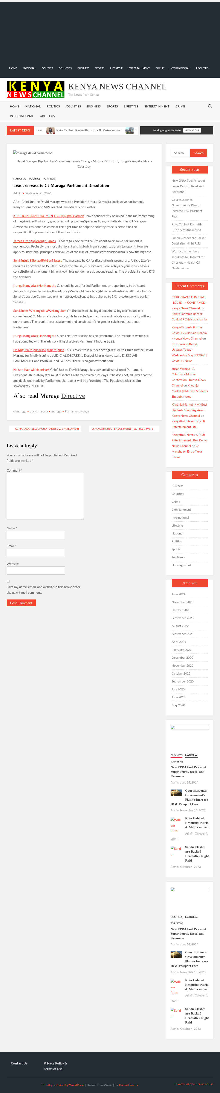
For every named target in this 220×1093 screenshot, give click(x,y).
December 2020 (182, 657)
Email (12, 546)
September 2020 (183, 681)
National (29, 68)
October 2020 (181, 673)
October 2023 (181, 610)
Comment (14, 470)
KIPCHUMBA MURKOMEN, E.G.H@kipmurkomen (48, 216)
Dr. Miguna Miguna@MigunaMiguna (38, 350)
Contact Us (19, 1063)
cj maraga (19, 411)
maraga (56, 411)
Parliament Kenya (77, 411)
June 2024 (178, 594)
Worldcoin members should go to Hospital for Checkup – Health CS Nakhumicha (188, 259)
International (180, 68)
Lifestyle (116, 68)
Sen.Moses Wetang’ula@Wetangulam (39, 311)
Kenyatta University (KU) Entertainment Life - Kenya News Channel (189, 440)
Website (13, 564)
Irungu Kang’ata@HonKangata (34, 285)
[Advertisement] (110, 32)
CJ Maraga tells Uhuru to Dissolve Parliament (47, 428)
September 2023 (183, 618)
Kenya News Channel (117, 86)
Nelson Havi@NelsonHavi (31, 369)
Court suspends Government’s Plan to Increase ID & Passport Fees (187, 208)
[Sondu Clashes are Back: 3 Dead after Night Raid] (115, 130)
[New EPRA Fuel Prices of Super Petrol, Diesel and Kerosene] (190, 737)
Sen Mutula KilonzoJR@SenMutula (37, 260)
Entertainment (139, 68)
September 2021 (183, 634)
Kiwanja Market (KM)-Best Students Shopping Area (190, 390)
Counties (65, 68)
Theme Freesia (128, 1085)
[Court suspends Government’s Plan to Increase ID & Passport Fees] (176, 792)
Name (12, 528)
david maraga (39, 411)
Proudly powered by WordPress (62, 1085)
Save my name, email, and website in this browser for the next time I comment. (43, 589)
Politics (47, 68)
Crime (160, 68)
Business (83, 68)
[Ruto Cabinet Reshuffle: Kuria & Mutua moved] (176, 825)
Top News (49, 178)
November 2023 (182, 602)
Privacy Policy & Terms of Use (55, 1066)
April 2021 (179, 641)
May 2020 (178, 705)
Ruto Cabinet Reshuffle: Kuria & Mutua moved (74, 130)
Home (13, 68)
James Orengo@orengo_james (34, 241)
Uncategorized (181, 565)
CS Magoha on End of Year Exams (187, 451)
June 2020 (178, 697)
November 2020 (182, 665)
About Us (202, 68)
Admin (17, 193)
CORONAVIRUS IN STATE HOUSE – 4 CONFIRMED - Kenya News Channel (189, 302)
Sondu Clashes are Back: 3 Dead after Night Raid (189, 240)
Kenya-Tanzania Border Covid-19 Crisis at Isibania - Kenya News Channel (189, 332)
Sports (99, 68)
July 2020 (178, 689)
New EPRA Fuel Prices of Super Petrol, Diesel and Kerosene (188, 186)
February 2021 (181, 649)
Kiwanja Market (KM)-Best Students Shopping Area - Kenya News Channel (189, 410)
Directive (73, 395)
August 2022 (180, 626)
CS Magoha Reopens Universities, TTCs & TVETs (122, 428)
